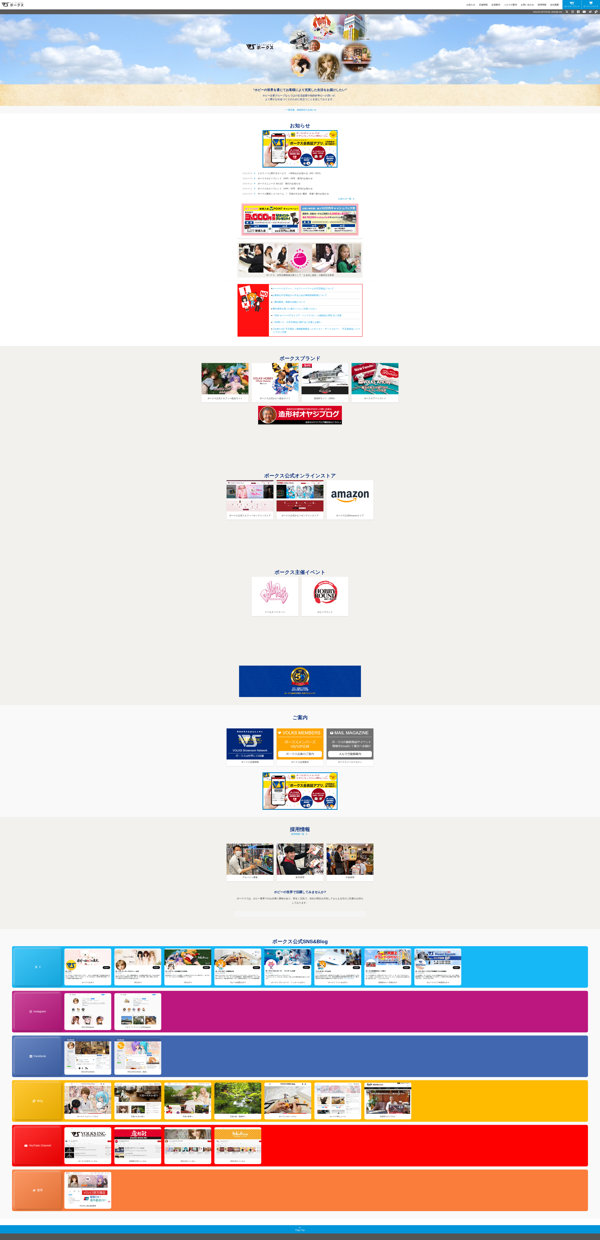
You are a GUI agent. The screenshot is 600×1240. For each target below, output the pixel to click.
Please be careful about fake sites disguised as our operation (303, 312)
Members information (461, 5)
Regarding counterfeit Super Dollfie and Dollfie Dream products (304, 292)
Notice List (346, 202)
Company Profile (559, 5)
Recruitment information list (297, 838)
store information (439, 5)
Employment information (535, 5)
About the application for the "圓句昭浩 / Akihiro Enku (299, 305)
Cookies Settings (32, 1228)
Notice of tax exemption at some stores (301, 113)
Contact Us (514, 5)
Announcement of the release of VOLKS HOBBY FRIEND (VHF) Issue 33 (293, 192)
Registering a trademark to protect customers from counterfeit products (308, 299)
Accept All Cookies (32, 1220)
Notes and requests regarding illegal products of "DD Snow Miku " (305, 326)
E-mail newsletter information (490, 5)
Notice (424, 5)
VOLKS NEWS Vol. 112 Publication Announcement (282, 187)
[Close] (57, 1183)
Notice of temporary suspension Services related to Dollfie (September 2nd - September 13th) (303, 177)
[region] (31, 1208)
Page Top (300, 1234)
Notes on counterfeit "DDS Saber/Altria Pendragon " (298, 319)
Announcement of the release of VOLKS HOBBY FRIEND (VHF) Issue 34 (293, 182)
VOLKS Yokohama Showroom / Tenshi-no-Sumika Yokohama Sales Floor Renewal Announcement (305, 197)
